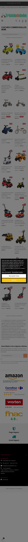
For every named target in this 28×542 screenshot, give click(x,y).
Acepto (14, 280)
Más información (6, 272)
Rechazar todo (14, 276)
